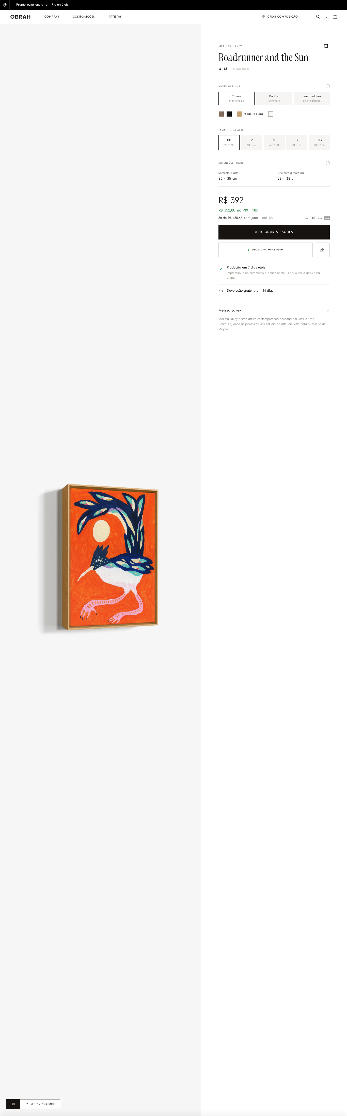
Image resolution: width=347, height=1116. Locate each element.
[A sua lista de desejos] (326, 17)
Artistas (115, 16)
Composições (84, 16)
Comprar (51, 16)
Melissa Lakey (230, 46)
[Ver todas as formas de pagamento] (317, 218)
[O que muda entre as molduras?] (328, 86)
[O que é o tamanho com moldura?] (328, 163)
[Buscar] (318, 17)
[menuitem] (52, 17)
